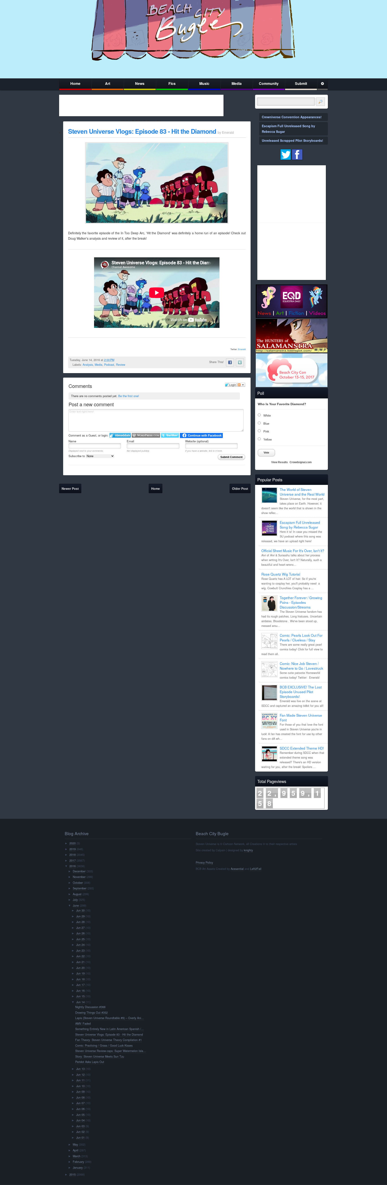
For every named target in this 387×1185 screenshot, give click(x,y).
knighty (248, 850)
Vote (266, 452)
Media (237, 83)
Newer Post (70, 488)
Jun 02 (80, 1132)
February (78, 1162)
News (139, 83)
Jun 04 (80, 1120)
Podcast (109, 365)
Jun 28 (80, 922)
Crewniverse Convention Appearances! (292, 117)
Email (130, 441)
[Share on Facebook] (230, 362)
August (77, 894)
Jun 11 (80, 1080)
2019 (72, 849)
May (75, 1144)
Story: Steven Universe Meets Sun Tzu (99, 1056)
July (75, 900)
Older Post (240, 488)
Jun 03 (80, 1126)
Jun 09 (80, 1092)
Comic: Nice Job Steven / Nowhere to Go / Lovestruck (301, 666)
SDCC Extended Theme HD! (302, 748)
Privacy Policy (204, 862)
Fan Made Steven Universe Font (301, 717)
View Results (279, 462)
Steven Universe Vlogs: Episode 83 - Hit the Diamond (142, 131)
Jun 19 (80, 973)
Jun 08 (80, 1097)
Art (107, 83)
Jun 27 (80, 928)
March (76, 1156)
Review (120, 365)
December (79, 871)
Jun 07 (80, 1103)
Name (72, 441)
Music (204, 83)
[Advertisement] (141, 105)
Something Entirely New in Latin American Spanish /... (109, 1029)
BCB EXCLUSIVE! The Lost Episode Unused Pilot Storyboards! (301, 691)
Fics (172, 83)
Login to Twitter (170, 435)
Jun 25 (80, 939)
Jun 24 (80, 945)
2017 (72, 860)
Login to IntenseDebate (120, 435)
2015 (72, 1174)
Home (75, 83)
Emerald (242, 349)
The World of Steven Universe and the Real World (302, 492)
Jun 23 (80, 950)
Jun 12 (80, 1075)
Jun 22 (80, 956)
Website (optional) (197, 441)
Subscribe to (77, 456)
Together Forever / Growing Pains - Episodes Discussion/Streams (301, 602)
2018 (72, 855)
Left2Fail (255, 869)
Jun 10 (80, 1086)
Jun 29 (80, 916)
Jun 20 (80, 968)
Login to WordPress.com (146, 435)
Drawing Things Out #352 (91, 1013)
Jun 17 (80, 985)
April (75, 1150)
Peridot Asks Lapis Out (89, 1062)
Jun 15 (80, 996)
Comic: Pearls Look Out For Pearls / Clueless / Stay (301, 637)
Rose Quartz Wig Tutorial (280, 574)
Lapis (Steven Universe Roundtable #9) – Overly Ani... (109, 1018)
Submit (301, 83)
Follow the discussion (241, 385)
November (79, 877)
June (76, 905)
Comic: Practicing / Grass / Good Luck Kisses (104, 1045)
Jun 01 (80, 1138)
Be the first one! (128, 396)
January (78, 1168)
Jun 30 (80, 910)
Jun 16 (80, 991)
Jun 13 (80, 1069)
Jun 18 (80, 979)
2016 (72, 866)
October (78, 883)
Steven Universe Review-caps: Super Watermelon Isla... (110, 1051)
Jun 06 (80, 1109)
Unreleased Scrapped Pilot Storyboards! (292, 140)
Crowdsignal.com (301, 462)
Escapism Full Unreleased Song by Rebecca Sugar (300, 524)
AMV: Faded (83, 1024)
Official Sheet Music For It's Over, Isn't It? (292, 550)
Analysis (88, 365)
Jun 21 (80, 962)
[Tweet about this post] (240, 362)
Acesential (237, 869)
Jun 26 (80, 933)
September (79, 888)
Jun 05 (80, 1115)
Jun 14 (80, 1002)
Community (269, 83)
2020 (72, 843)
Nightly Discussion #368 (90, 1007)
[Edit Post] (117, 360)
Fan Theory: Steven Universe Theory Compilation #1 (108, 1040)
